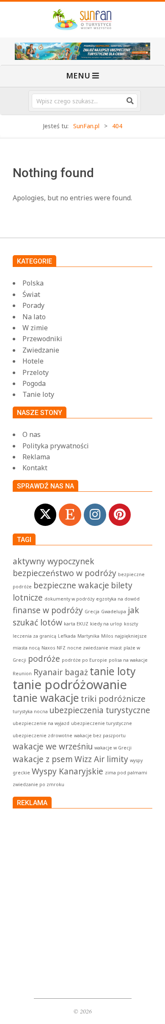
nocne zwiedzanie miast (94, 648)
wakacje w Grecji (113, 748)
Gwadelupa (113, 611)
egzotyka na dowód (118, 599)
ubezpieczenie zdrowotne (42, 735)
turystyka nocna (30, 711)
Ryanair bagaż (60, 672)
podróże (44, 658)
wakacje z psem (43, 759)
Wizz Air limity (101, 759)
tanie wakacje (46, 698)
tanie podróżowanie (70, 684)
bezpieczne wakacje (71, 585)
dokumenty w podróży (69, 599)
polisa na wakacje (128, 660)
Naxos (48, 648)
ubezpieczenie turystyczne (101, 723)
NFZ (61, 648)
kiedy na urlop (106, 624)
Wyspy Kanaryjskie (67, 771)
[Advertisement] (82, 901)
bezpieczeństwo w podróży (64, 573)
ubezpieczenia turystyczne (100, 710)
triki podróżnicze (113, 698)
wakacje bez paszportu (100, 735)
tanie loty (113, 671)
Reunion (22, 673)
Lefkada (67, 636)
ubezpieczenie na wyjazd (41, 723)
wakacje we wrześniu (53, 746)
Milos (107, 636)
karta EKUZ (76, 624)
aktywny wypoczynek (53, 561)
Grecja (92, 611)
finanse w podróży (48, 610)
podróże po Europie (84, 660)
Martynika (88, 636)
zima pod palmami (126, 773)
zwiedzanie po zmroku (38, 784)
